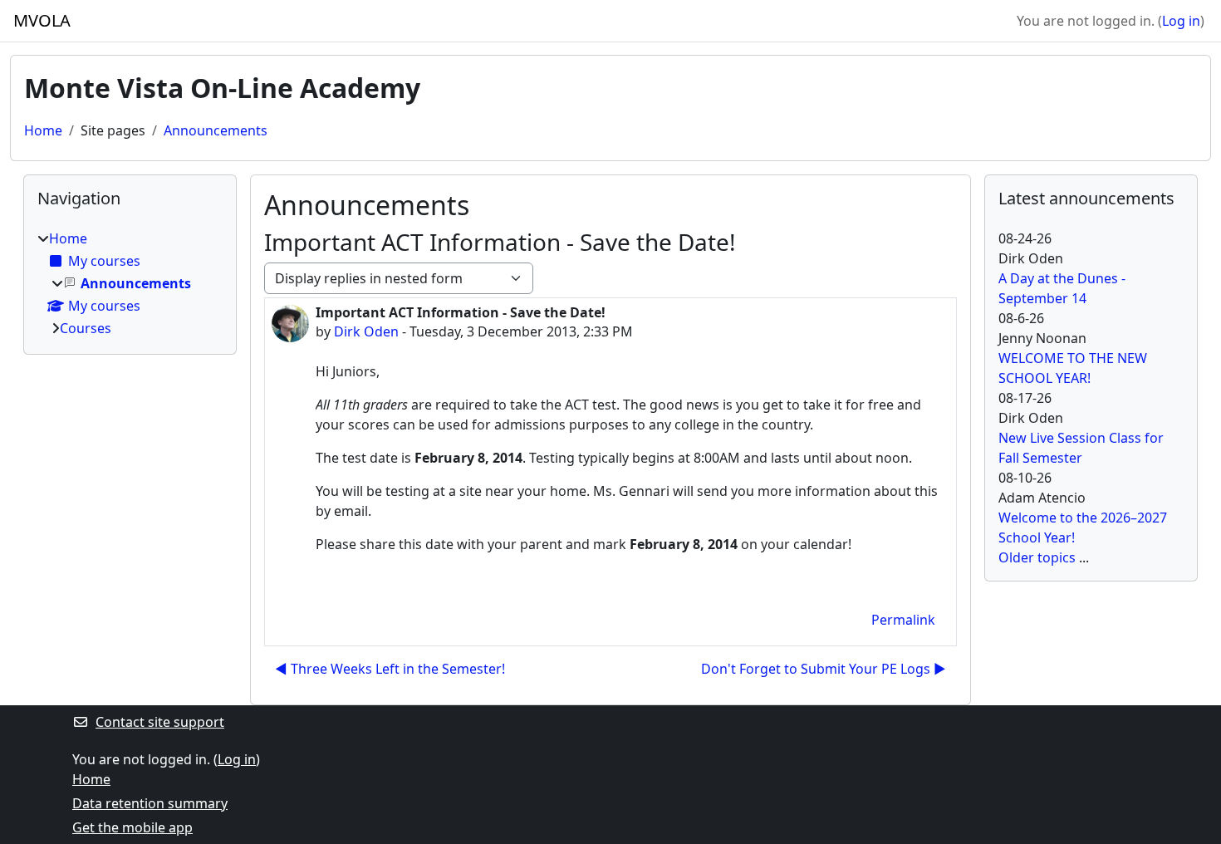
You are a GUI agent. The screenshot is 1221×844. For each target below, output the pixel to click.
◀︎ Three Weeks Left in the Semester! (390, 669)
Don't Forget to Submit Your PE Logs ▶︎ (823, 669)
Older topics (1037, 557)
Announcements (215, 130)
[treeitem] (130, 283)
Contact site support (160, 722)
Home (43, 130)
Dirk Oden (366, 331)
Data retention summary (150, 803)
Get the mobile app (132, 827)
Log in (1181, 21)
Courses (85, 328)
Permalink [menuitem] (903, 620)
